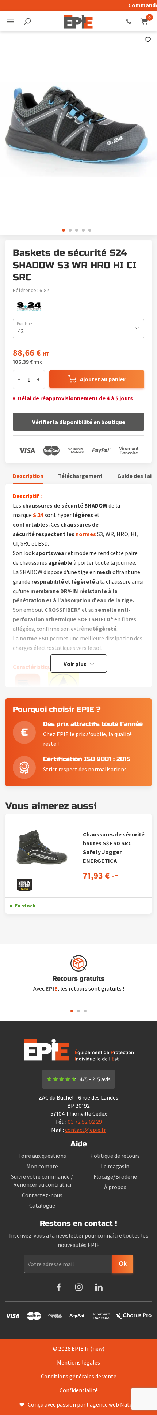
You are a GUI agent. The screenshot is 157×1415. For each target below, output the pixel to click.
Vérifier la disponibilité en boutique (78, 422)
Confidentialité (79, 1390)
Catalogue (42, 1205)
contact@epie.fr (85, 1129)
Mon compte (42, 1166)
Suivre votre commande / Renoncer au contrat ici (42, 1180)
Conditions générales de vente (78, 1376)
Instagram (78, 1287)
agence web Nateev (114, 1404)
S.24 (38, 515)
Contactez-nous (42, 1195)
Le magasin (115, 1166)
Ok (123, 1264)
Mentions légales (78, 1362)
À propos (115, 1187)
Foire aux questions (42, 1155)
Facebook (58, 1287)
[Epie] (78, 21)
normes (86, 534)
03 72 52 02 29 (129, 21)
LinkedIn (98, 1287)
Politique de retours (115, 1155)
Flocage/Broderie (115, 1176)
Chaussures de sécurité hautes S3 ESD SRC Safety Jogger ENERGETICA (114, 847)
